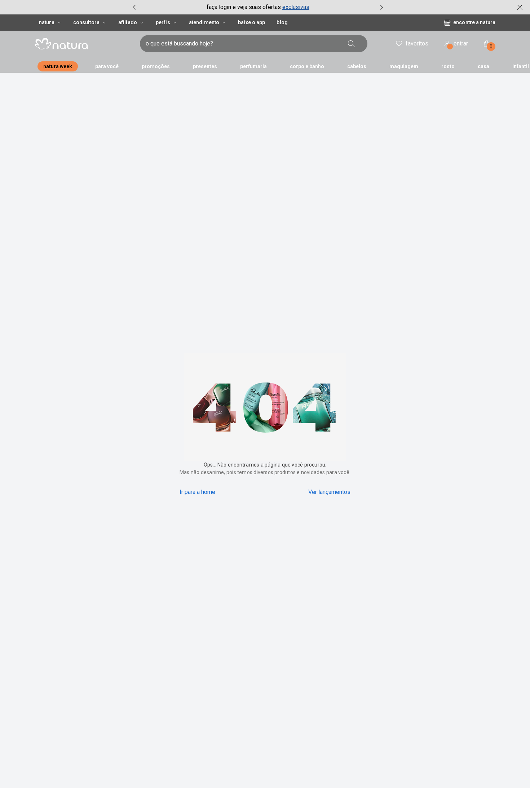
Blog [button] (282, 22)
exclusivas (295, 7)
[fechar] (520, 7)
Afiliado (127, 22)
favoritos (417, 43)
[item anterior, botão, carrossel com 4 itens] (134, 7)
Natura (46, 22)
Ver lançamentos (329, 492)
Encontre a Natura (474, 22)
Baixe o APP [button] (251, 22)
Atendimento (204, 22)
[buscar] (352, 43)
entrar (459, 44)
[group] (258, 7)
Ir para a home (197, 492)
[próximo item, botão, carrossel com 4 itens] (381, 7)
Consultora (86, 22)
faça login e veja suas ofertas (244, 7)
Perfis (163, 22)
